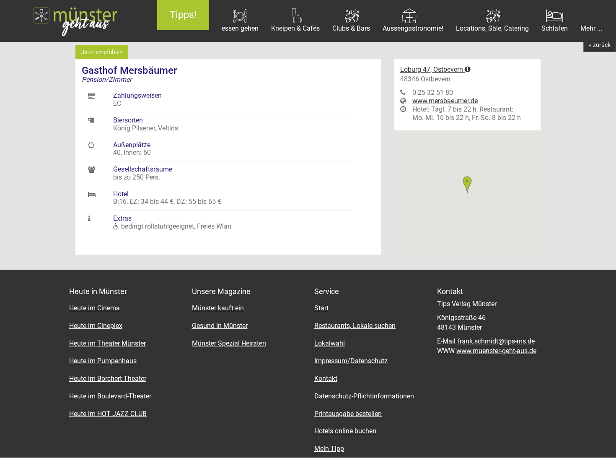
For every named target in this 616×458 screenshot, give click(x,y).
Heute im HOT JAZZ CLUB (108, 414)
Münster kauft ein (218, 308)
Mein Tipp (329, 449)
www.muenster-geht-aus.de (496, 351)
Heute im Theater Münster (107, 343)
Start (321, 308)
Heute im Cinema (94, 308)
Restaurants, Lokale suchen (355, 326)
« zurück (600, 45)
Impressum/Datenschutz (351, 361)
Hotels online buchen (345, 431)
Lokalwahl (329, 343)
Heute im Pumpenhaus (103, 361)
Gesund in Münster (220, 326)
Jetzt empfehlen (102, 52)
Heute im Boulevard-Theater (110, 396)
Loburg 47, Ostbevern (432, 69)
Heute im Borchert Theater (107, 379)
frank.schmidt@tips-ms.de (496, 341)
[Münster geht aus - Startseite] (72, 21)
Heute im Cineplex (95, 326)
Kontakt (325, 379)
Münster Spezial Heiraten (229, 343)
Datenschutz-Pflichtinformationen (364, 396)
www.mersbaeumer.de (445, 101)
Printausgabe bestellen (348, 414)
